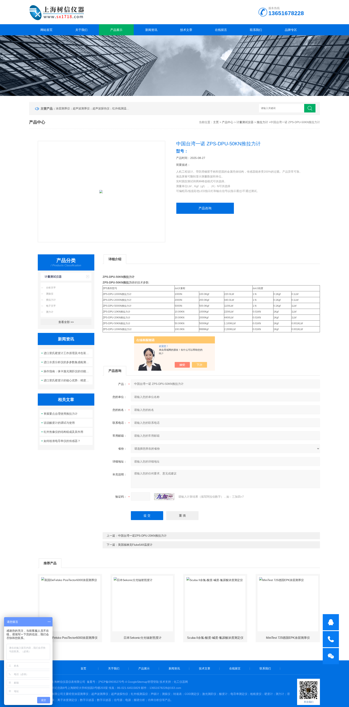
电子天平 (51, 305)
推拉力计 (262, 122)
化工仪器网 (181, 681)
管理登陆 (153, 681)
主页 (216, 122)
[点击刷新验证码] (164, 496)
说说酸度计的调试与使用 (59, 422)
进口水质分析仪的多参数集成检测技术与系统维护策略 (68, 362)
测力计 (49, 311)
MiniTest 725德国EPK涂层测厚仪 (288, 637)
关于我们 (81, 29)
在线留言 (221, 29)
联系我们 (256, 29)
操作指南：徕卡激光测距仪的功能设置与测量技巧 (68, 371)
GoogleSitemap (137, 681)
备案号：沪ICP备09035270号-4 (107, 681)
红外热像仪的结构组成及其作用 (63, 431)
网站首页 (46, 29)
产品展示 (116, 29)
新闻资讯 (151, 29)
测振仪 (49, 293)
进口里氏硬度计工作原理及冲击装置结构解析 (68, 353)
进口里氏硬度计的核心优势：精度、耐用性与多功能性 (68, 380)
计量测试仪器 (245, 122)
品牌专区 (291, 29)
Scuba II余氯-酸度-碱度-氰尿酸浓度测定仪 (215, 637)
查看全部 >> (66, 322)
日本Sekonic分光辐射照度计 (143, 637)
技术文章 (186, 29)
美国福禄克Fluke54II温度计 (135, 544)
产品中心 (227, 122)
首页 (83, 668)
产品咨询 (205, 208)
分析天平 (51, 287)
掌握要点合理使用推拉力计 (61, 413)
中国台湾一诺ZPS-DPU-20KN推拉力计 (142, 535)
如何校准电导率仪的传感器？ (62, 441)
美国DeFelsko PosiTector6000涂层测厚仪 (70, 637)
